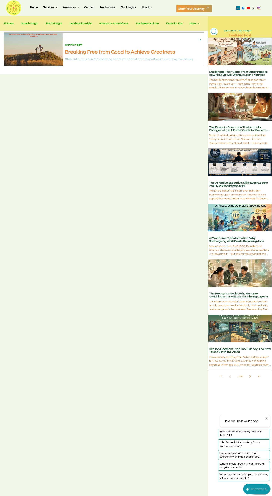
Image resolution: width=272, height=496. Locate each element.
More (193, 23)
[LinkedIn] (238, 8)
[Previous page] (230, 376)
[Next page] (250, 376)
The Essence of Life (147, 23)
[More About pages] (151, 7)
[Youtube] (248, 8)
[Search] (214, 31)
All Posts (9, 23)
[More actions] (201, 40)
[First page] (221, 376)
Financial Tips (174, 23)
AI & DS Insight (54, 23)
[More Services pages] (56, 7)
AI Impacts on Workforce (113, 23)
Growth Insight (29, 23)
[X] (253, 8)
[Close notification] (266, 418)
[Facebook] (243, 8)
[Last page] (259, 376)
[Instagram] (259, 8)
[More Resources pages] (78, 7)
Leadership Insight (81, 23)
